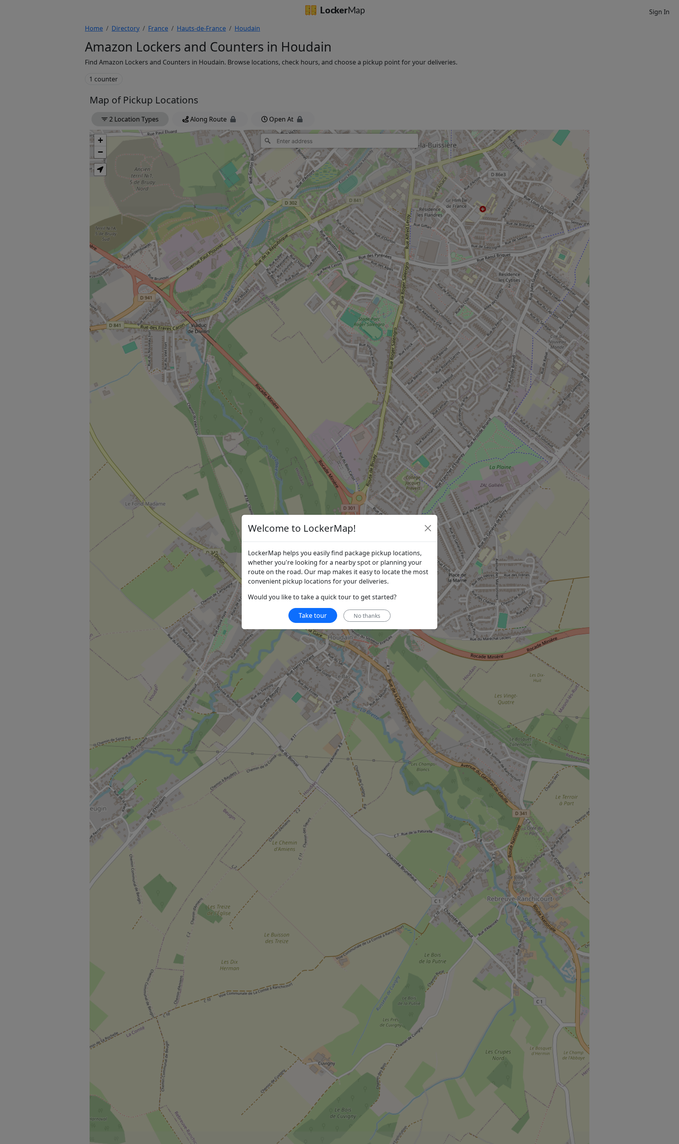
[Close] (428, 528)
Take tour (313, 615)
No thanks (367, 615)
